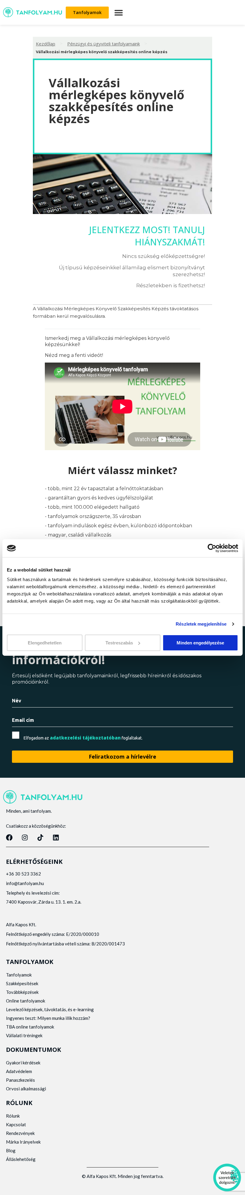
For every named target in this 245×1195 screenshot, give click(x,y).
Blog (11, 1150)
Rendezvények (20, 1133)
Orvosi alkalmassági (26, 1088)
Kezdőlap (45, 44)
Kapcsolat (16, 1124)
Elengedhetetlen (45, 642)
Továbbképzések (22, 992)
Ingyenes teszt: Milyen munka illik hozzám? (48, 1018)
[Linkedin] (56, 837)
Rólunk (13, 1115)
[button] (118, 12)
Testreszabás (119, 642)
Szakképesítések (22, 983)
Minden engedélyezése (200, 642)
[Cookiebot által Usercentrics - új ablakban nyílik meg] (212, 548)
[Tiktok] (40, 837)
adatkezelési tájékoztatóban (85, 738)
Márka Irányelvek (23, 1141)
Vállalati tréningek (24, 1035)
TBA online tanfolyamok (30, 1026)
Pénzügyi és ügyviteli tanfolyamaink (103, 44)
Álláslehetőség (21, 1159)
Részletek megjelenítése (201, 623)
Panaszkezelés (20, 1080)
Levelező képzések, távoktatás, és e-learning (50, 1009)
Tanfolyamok (19, 974)
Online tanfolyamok (25, 1000)
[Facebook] (9, 837)
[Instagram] (25, 837)
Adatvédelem (19, 1071)
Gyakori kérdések (23, 1062)
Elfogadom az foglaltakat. (83, 738)
